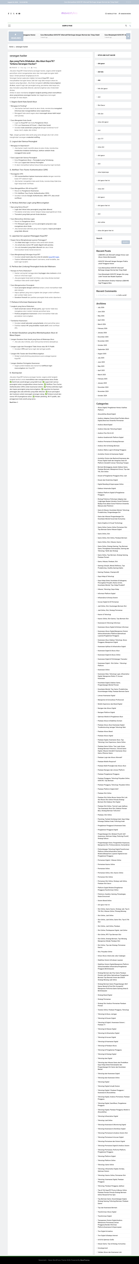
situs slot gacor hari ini (105, 230)
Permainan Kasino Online (106, 864)
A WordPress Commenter (107, 295)
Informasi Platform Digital (106, 593)
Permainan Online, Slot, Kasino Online (110, 873)
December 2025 (103, 337)
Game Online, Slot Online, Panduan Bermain (112, 538)
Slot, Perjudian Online (105, 952)
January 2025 (102, 383)
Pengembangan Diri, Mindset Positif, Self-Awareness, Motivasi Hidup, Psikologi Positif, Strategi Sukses (113, 836)
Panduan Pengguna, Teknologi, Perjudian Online (114, 785)
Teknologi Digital (103, 1082)
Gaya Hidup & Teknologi (106, 576)
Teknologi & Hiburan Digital (107, 1029)
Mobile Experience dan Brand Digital (110, 704)
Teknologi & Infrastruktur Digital (108, 1033)
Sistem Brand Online (105, 901)
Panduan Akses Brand (105, 731)
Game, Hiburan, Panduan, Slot (108, 561)
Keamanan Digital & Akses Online (109, 655)
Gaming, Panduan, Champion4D (108, 572)
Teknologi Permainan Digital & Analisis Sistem (113, 1146)
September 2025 (103, 349)
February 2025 (102, 379)
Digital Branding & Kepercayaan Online (111, 484)
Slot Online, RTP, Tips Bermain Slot (109, 934)
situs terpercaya (103, 172)
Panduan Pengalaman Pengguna (108, 774)
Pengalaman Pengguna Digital (108, 830)
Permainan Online (104, 868)
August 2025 (102, 354)
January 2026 (102, 333)
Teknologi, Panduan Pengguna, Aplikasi (111, 1186)
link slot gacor (103, 88)
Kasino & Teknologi (104, 614)
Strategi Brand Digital (105, 995)
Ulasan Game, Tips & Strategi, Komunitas (112, 1244)
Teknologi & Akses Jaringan (107, 1014)
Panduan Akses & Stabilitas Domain (110, 721)
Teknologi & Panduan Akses (107, 1046)
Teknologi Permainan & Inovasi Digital (111, 1137)
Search (99, 238)
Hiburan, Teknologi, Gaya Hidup (108, 589)
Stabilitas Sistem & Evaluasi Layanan (110, 960)
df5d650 (14, 68)
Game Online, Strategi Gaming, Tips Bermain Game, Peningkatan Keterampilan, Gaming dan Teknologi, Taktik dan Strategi (113, 548)
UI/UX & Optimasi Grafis (106, 1240)
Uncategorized (103, 1248)
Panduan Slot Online (104, 793)
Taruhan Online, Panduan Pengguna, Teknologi (113, 1010)
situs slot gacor (103, 122)
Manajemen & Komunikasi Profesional (111, 700)
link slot (100, 114)
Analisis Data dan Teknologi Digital (110, 429)
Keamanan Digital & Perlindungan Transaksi (112, 659)
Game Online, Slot (104, 534)
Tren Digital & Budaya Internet (108, 1235)
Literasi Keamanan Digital (106, 696)
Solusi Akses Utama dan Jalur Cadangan (111, 956)
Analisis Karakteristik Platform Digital (110, 437)
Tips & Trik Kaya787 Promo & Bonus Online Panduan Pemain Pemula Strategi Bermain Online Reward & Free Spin (112, 1192)
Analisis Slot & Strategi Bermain (108, 446)
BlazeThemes (85, 1260)
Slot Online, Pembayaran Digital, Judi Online (112, 930)
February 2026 (102, 328)
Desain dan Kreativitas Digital (108, 480)
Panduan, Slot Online (105, 815)
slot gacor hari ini (104, 180)
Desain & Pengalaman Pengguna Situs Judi (112, 476)
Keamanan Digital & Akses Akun (109, 651)
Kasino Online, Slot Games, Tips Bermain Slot (113, 619)
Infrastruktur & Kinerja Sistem (108, 598)
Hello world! (122, 295)
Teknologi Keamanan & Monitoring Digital (112, 1125)
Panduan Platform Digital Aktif (108, 789)
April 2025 (101, 370)
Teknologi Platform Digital (107, 1156)
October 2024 (102, 396)
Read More (13, 402)
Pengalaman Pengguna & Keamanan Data (112, 826)
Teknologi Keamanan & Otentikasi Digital (111, 1129)
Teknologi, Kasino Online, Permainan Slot (112, 1175)
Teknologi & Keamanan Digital (108, 1041)
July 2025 (101, 358)
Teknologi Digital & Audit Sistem (109, 1086)
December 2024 (103, 387)
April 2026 (101, 320)
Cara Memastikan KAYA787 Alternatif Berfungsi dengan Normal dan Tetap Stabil (40, 35)
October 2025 (102, 345)
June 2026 (101, 312)
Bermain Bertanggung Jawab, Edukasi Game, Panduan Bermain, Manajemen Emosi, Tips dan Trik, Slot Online (114, 469)
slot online (101, 222)
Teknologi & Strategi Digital (107, 1054)
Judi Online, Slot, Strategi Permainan (110, 610)
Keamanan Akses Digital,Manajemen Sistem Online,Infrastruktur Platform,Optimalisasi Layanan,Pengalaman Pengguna (113, 633)
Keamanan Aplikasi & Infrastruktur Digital (112, 646)
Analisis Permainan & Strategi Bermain (111, 441)
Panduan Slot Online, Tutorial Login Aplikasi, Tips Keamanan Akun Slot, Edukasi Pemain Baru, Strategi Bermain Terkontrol (113, 808)
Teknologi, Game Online (106, 1165)
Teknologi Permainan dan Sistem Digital (111, 1141)
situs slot (101, 147)
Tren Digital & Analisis (105, 1231)
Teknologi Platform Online (106, 1160)
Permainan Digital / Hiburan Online (109, 860)
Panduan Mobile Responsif (107, 761)
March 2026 (102, 324)
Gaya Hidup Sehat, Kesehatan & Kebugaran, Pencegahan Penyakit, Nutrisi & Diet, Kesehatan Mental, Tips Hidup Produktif (112, 583)
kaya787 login (54, 257)
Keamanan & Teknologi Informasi (109, 623)
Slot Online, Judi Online (105, 915)
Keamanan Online (104, 670)
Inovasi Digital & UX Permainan (108, 602)
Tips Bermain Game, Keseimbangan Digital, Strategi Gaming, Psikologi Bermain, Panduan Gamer (113, 1201)
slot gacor (101, 155)
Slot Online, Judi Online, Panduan (109, 926)
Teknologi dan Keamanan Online (109, 1078)
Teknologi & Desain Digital (107, 1018)
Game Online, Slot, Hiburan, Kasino (109, 542)
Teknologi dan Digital (105, 1058)
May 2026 (101, 316)
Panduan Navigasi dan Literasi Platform (111, 770)
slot (99, 97)
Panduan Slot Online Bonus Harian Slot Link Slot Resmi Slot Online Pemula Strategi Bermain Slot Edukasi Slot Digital (112, 800)
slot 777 (100, 139)
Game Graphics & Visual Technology (110, 523)
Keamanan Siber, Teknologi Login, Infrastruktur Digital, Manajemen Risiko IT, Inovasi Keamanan (113, 676)
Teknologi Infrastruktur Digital (108, 1116)
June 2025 (101, 362)
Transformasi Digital (105, 1216)
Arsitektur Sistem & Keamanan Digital (110, 454)
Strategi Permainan (104, 999)
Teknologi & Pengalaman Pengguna (110, 1050)
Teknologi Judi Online (105, 1120)
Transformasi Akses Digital (107, 1212)
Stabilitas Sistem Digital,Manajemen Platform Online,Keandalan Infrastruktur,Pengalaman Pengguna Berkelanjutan (113, 966)
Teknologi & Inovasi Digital (107, 1037)
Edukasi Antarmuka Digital (107, 488)
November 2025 (103, 341)
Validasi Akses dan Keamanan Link (110, 1252)
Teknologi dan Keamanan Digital (109, 1073)
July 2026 (101, 307)
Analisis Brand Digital (105, 425)
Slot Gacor (101, 105)
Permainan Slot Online (105, 877)
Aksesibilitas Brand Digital (107, 414)
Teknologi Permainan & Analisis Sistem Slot (113, 1133)
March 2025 (102, 375)
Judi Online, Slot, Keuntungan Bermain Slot (112, 606)
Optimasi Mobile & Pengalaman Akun (110, 717)
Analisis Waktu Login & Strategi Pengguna (112, 450)
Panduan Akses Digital (105, 736)
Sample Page (67, 26)
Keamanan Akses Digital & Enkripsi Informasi (113, 627)
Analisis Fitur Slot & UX (106, 433)
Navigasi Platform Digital (106, 712)
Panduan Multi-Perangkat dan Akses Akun (112, 766)
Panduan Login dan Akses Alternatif (110, 757)
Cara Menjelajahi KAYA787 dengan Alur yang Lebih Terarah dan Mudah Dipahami (91, 2)
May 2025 (101, 366)
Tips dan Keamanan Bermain (107, 1208)
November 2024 (103, 391)
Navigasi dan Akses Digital (107, 708)
